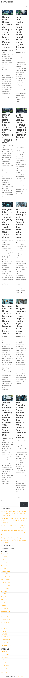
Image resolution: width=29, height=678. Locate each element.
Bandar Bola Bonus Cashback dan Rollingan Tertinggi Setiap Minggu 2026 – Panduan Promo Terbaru (7, 32)
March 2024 (4, 637)
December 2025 (6, 577)
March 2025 (4, 602)
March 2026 (4, 568)
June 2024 (4, 628)
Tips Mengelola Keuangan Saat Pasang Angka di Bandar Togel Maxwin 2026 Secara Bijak (21, 223)
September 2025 (6, 585)
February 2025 (5, 605)
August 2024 (5, 622)
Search (3, 501)
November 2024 (6, 614)
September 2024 (6, 619)
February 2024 (5, 639)
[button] (26, 6)
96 (15, 497)
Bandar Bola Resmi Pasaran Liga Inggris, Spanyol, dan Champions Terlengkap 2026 (7, 128)
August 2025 (5, 588)
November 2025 (6, 579)
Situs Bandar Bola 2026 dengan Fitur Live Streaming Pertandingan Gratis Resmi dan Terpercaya (21, 127)
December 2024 (6, 611)
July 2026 (4, 557)
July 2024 (4, 625)
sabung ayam (5, 665)
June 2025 (4, 594)
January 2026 (5, 574)
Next (19, 497)
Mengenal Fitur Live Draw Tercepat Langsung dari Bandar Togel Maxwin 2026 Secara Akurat (7, 223)
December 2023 (6, 645)
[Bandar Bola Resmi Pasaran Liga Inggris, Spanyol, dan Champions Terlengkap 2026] (7, 110)
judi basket (4, 657)
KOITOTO (20, 676)
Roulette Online (6, 663)
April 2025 (4, 599)
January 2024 (5, 642)
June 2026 (4, 559)
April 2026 (4, 565)
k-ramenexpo (7, 2)
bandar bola (4, 651)
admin (11, 50)
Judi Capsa (4, 660)
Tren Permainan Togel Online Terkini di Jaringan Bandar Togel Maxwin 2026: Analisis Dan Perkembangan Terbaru (21, 420)
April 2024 (4, 634)
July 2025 (4, 591)
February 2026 (5, 571)
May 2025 (4, 597)
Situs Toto (4, 672)
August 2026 (5, 554)
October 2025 (5, 582)
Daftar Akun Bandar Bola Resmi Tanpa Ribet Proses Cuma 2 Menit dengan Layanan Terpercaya (21, 33)
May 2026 (4, 562)
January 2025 (5, 608)
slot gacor (4, 668)
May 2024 (4, 631)
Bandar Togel (5, 654)
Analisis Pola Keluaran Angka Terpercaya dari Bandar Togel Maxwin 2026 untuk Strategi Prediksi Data (7, 418)
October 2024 (5, 617)
